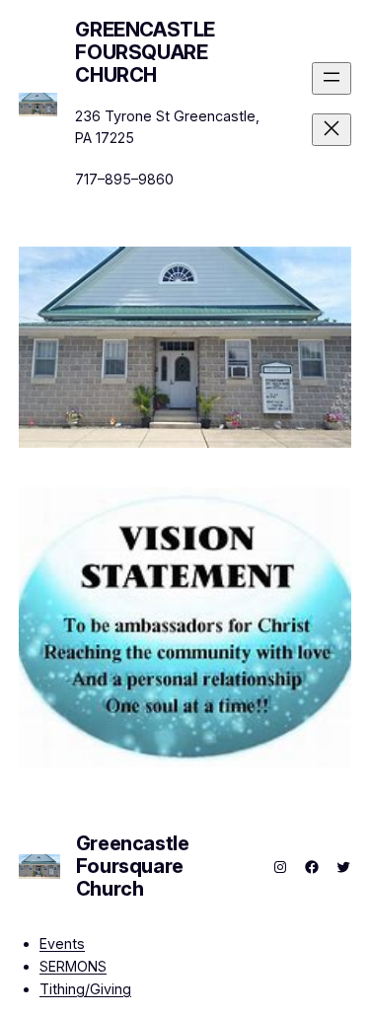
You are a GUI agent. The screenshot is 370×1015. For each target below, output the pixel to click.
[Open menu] (331, 78)
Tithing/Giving (85, 988)
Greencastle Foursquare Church (145, 52)
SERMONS (73, 966)
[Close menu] (331, 129)
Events (62, 943)
